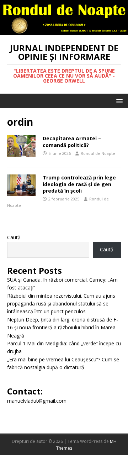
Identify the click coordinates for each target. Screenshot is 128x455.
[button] (118, 100)
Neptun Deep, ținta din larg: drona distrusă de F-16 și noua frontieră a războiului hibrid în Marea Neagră (62, 327)
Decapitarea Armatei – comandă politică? (72, 141)
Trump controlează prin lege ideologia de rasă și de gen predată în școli (79, 184)
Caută (14, 237)
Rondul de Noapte (98, 153)
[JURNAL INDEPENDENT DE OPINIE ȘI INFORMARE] (64, 30)
